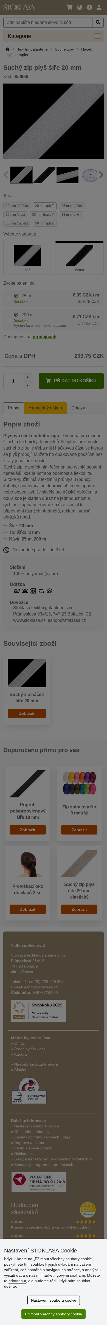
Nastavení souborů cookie (53, 1300)
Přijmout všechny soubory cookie (53, 1314)
